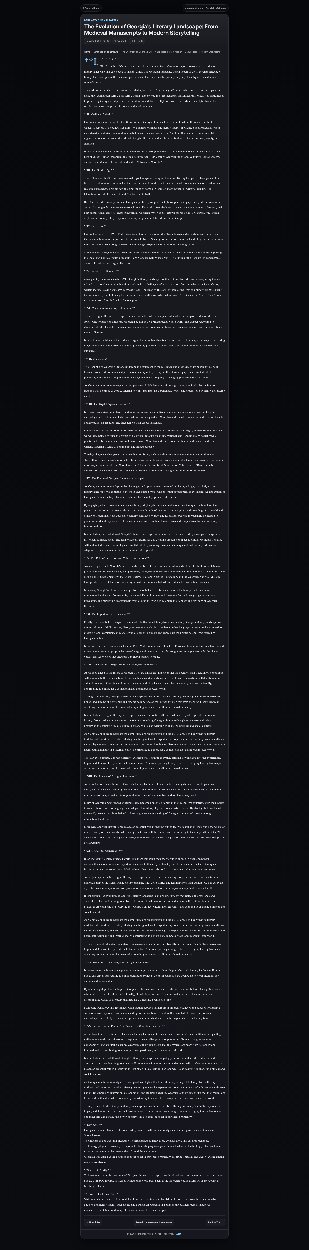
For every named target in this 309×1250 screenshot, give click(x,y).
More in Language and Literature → (154, 1222)
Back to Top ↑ (215, 1222)
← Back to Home (91, 8)
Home (87, 51)
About (179, 1233)
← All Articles (93, 1222)
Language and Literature (101, 20)
